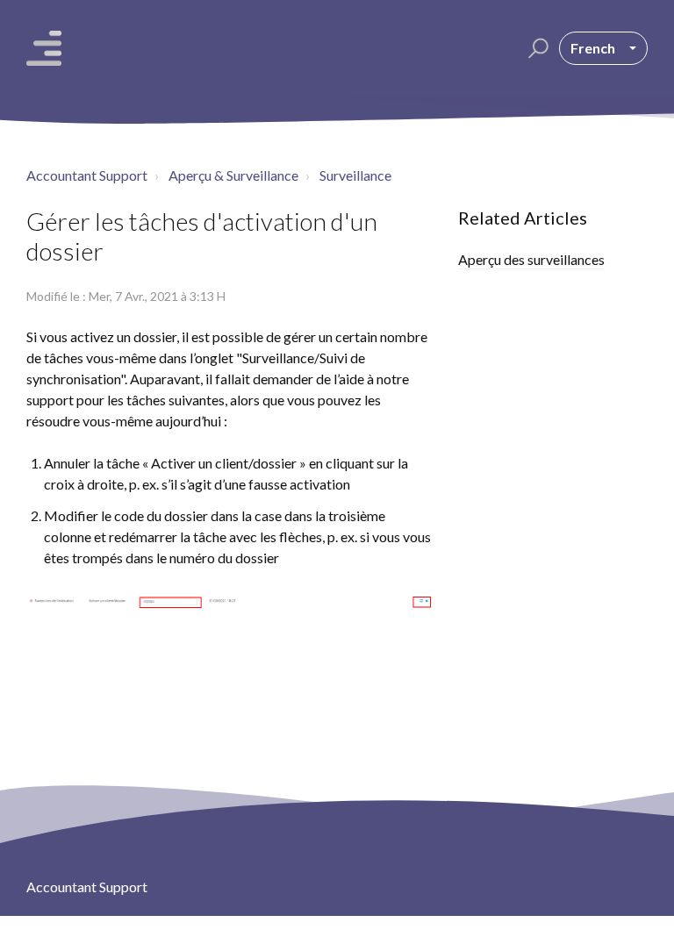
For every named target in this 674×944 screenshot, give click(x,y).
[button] (536, 48)
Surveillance (355, 175)
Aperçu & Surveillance (233, 175)
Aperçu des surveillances (531, 259)
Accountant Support (86, 175)
